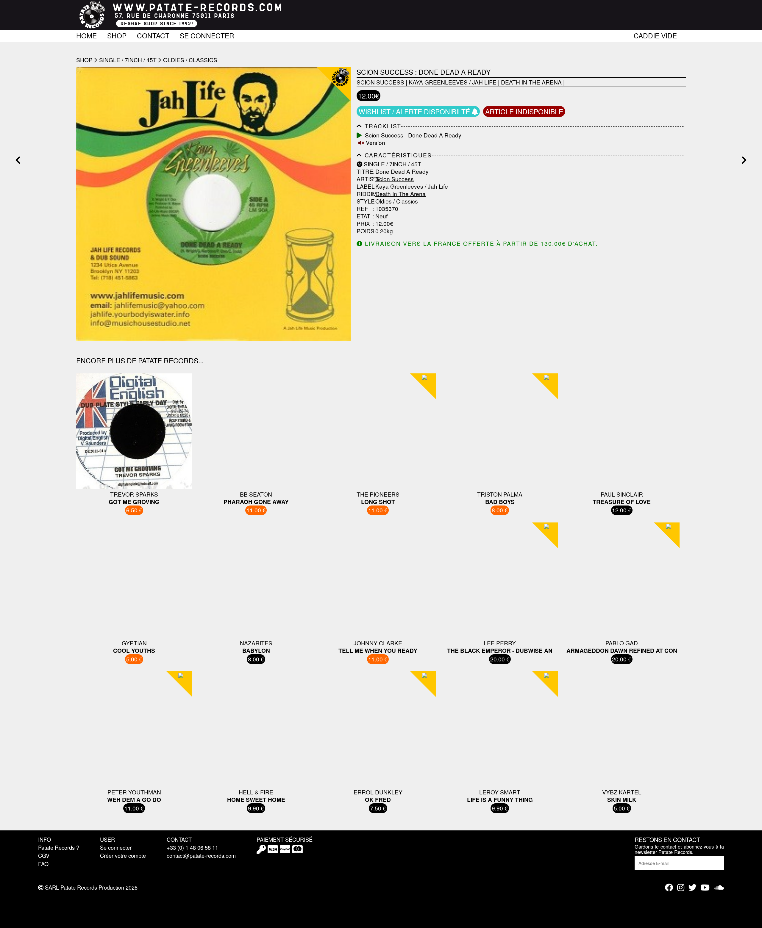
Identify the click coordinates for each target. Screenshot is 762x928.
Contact (153, 34)
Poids (364, 231)
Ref (362, 208)
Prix (363, 223)
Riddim (364, 194)
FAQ (43, 864)
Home (86, 34)
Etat (363, 216)
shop (84, 60)
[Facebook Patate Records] (669, 887)
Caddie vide (655, 34)
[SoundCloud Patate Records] (719, 887)
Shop (117, 34)
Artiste (364, 179)
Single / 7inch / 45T (128, 60)
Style (364, 201)
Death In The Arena (531, 82)
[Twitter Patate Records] (692, 887)
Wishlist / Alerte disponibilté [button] (415, 111)
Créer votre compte (123, 855)
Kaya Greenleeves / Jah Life (452, 82)
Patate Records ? (58, 847)
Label (364, 186)
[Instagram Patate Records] (680, 887)
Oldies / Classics (190, 60)
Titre (364, 171)
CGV (43, 855)
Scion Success (380, 82)
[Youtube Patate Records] (705, 887)
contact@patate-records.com (201, 855)
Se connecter (207, 34)
